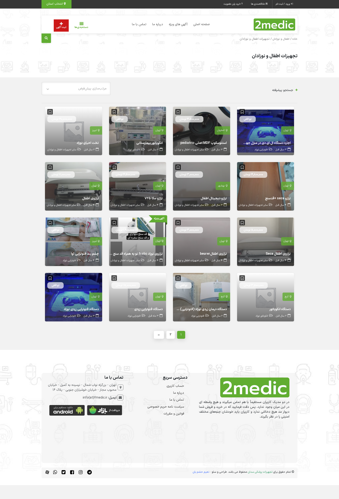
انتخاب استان (55, 4)
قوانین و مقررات (174, 413)
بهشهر (221, 186)
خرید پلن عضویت (232, 4)
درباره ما (157, 24)
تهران (285, 130)
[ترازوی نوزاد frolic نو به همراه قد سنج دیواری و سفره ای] (137, 241)
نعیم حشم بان (201, 472)
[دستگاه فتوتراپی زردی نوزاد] (73, 297)
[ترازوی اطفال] (73, 186)
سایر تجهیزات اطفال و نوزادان (189, 150)
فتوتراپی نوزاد (261, 150)
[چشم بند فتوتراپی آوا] (73, 241)
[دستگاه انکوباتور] (265, 297)
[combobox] (76, 88)
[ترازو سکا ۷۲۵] (137, 186)
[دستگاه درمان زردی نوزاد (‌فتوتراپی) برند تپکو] (201, 297)
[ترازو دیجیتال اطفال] (201, 186)
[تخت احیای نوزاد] (73, 130)
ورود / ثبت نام (283, 4)
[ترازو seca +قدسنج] (265, 186)
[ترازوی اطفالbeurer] (201, 241)
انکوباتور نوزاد (134, 150)
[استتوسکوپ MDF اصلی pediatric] (201, 130)
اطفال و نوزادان (281, 39)
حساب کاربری (175, 386)
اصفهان (221, 130)
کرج (286, 297)
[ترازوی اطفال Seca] (265, 241)
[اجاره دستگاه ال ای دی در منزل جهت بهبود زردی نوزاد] (265, 130)
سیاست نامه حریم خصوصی (165, 406)
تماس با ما (139, 24)
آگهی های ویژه (178, 24)
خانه (294, 39)
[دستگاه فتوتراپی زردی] (137, 297)
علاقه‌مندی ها (258, 4)
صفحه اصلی (201, 24)
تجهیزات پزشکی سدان (260, 472)
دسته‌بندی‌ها (81, 27)
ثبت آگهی (61, 27)
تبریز (94, 130)
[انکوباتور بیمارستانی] (137, 130)
